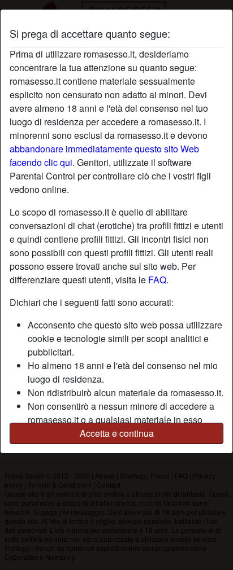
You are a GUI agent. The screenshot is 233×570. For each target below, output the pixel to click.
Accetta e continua (117, 433)
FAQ (157, 279)
